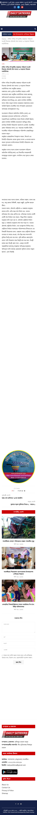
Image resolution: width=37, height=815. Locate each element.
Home (4, 39)
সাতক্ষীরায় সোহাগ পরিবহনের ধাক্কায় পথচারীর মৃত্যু (18, 541)
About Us (5, 785)
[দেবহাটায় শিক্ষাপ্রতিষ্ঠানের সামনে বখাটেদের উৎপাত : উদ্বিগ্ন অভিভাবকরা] (18, 591)
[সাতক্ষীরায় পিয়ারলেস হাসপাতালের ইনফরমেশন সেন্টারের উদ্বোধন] (18, 558)
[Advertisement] (19, 22)
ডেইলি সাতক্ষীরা (22, 810)
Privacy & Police (8, 791)
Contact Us (6, 788)
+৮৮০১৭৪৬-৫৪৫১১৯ (15, 762)
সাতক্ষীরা (3, 63)
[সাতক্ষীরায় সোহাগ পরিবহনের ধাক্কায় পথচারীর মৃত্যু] (18, 527)
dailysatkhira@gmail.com (16, 765)
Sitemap (5, 793)
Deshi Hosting (30, 812)
